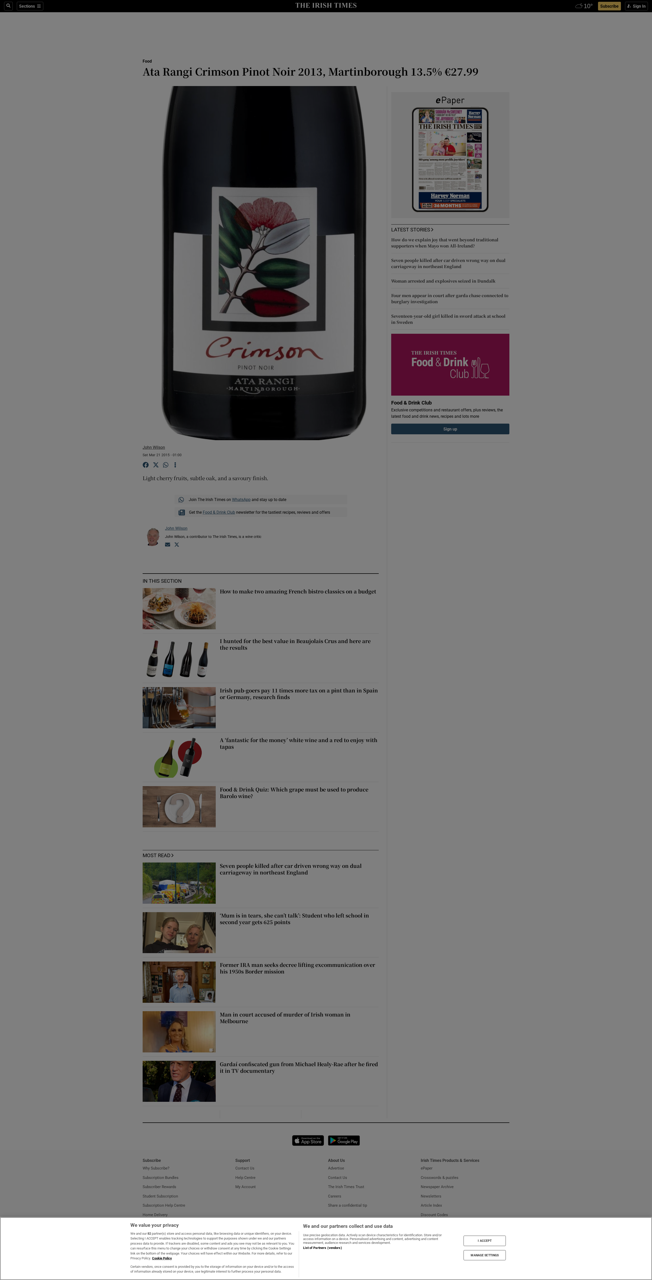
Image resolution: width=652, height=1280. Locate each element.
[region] (326, 1248)
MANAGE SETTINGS (485, 1255)
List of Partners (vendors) (322, 1248)
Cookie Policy (162, 1258)
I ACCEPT (485, 1241)
